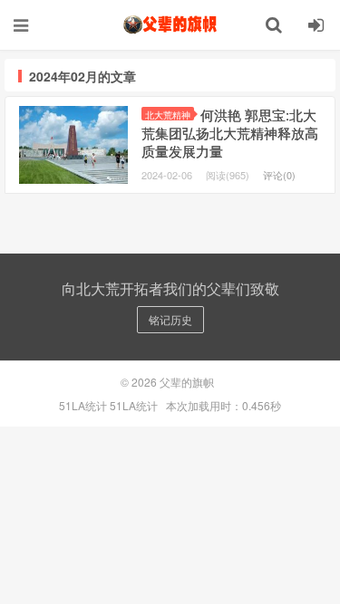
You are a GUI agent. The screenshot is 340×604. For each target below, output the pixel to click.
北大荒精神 (167, 114)
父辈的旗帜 (170, 24)
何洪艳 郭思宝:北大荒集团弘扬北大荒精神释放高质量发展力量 (229, 132)
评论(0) (279, 175)
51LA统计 (83, 405)
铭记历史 (170, 319)
